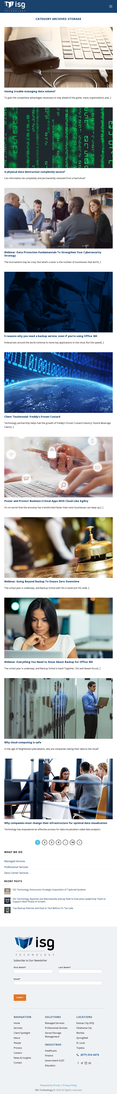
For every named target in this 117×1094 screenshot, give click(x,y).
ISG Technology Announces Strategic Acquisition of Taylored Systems (49, 889)
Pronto (56, 1085)
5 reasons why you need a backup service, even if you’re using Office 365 (50, 336)
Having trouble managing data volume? (30, 91)
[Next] (79, 842)
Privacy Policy (70, 1085)
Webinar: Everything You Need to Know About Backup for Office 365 (48, 662)
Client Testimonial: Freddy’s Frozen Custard (32, 416)
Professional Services (16, 867)
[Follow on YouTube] (89, 1063)
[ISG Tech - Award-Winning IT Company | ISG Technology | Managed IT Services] (15, 6)
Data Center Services (16, 873)
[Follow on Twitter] (82, 1063)
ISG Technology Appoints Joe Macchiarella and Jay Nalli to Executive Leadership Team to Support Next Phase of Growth (59, 900)
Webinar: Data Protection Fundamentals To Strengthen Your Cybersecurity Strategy (52, 254)
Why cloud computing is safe (22, 742)
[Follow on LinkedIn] (86, 1063)
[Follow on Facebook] (78, 1063)
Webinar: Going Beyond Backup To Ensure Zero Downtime (41, 581)
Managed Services (14, 861)
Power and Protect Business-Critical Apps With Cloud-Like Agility (46, 501)
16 (72, 842)
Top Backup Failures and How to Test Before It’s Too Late (43, 908)
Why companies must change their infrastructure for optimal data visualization (55, 823)
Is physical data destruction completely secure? (34, 171)
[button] (111, 6)
